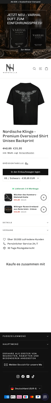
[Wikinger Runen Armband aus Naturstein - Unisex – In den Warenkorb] (44, 209)
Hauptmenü (10, 344)
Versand (8, 230)
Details (7, 223)
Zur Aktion (25, 49)
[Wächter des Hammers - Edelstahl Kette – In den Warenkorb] (44, 197)
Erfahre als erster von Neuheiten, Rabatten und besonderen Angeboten (21, 356)
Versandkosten (26, 153)
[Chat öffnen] (45, 397)
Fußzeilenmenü (14, 336)
